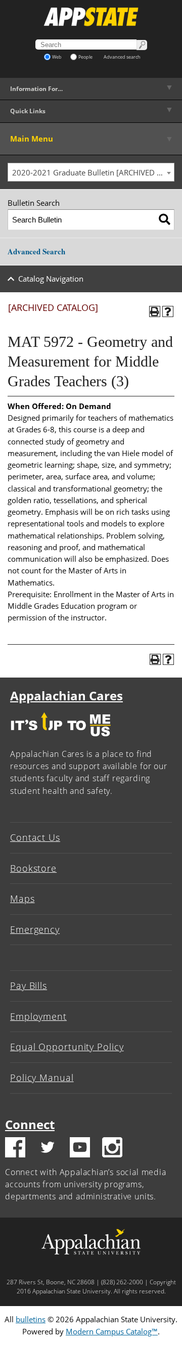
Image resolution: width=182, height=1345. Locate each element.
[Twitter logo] (47, 1148)
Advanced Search (36, 251)
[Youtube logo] (80, 1148)
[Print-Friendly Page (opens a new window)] (154, 311)
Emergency (35, 929)
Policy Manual (42, 1077)
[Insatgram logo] (112, 1148)
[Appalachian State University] (91, 16)
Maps (22, 898)
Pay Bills (28, 985)
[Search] (164, 219)
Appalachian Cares (66, 695)
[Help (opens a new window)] (167, 311)
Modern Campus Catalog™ (112, 1331)
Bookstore (33, 868)
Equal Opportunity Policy (67, 1047)
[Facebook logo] (15, 1148)
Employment (38, 1016)
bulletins (31, 1319)
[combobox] (91, 172)
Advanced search (122, 57)
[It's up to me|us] (60, 738)
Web (57, 57)
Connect (30, 1124)
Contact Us (35, 837)
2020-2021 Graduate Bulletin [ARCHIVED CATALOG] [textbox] (93, 172)
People (85, 57)
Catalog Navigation (50, 279)
